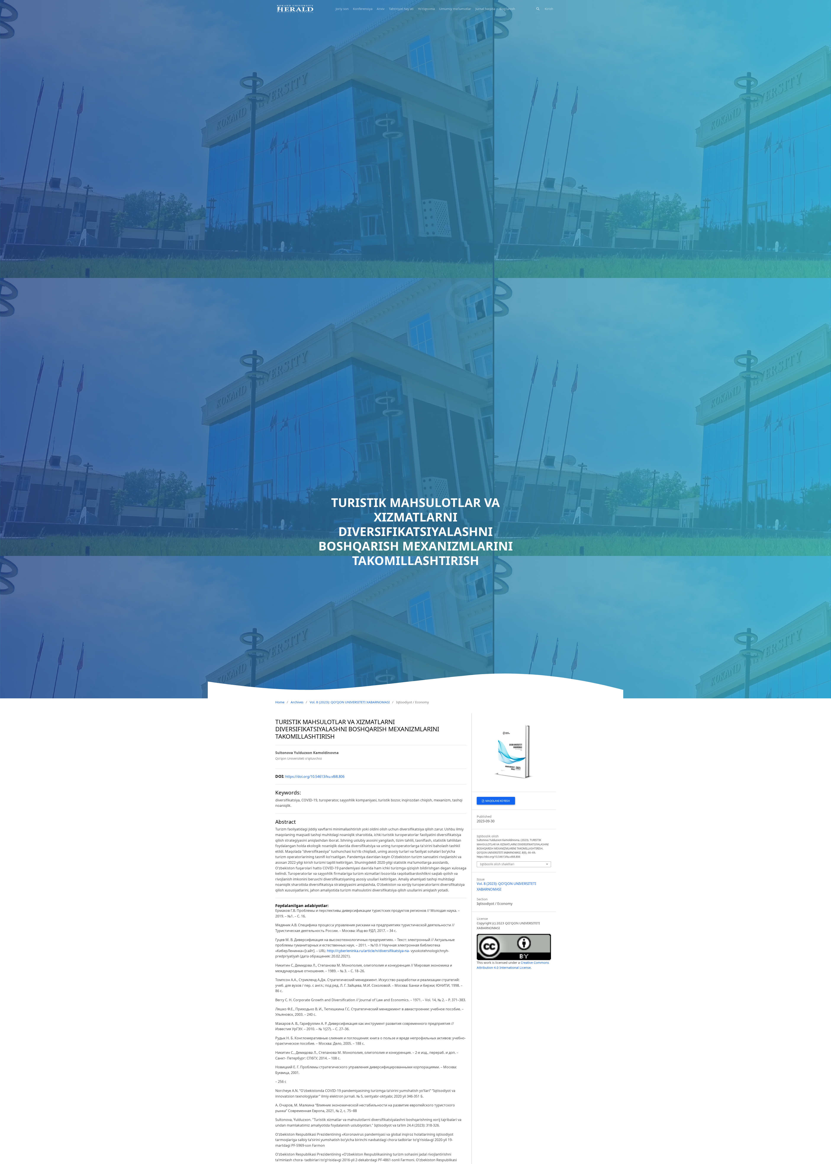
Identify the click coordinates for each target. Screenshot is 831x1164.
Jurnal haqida (485, 8)
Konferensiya (362, 8)
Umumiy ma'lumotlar (455, 8)
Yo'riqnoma (426, 8)
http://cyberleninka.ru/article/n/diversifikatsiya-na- (368, 950)
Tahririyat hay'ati (401, 8)
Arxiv (381, 8)
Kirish (549, 8)
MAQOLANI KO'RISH (497, 801)
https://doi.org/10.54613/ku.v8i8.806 (315, 776)
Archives (297, 702)
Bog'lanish (507, 8)
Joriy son (342, 8)
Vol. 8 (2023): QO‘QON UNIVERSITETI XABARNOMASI (350, 702)
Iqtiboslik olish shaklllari (497, 864)
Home (279, 702)
